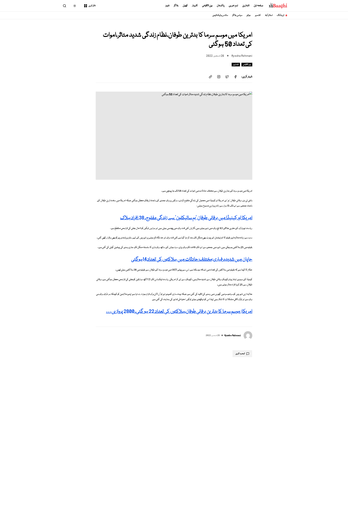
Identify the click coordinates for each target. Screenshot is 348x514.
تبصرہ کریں (240, 353)
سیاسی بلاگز (237, 15)
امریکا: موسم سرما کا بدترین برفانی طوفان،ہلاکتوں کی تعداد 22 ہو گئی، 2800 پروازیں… (179, 311)
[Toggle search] (64, 5)
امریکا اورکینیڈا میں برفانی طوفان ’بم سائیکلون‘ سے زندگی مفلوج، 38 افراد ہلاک (186, 218)
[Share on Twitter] (227, 77)
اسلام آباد (268, 15)
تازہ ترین (246, 6)
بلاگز (176, 6)
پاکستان (220, 6)
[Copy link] (210, 77)
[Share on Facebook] (235, 77)
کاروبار (195, 6)
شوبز (167, 6)
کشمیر (258, 15)
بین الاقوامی (207, 6)
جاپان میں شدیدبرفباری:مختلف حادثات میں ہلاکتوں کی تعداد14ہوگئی (191, 259)
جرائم (249, 15)
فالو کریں (92, 5)
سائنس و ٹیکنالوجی (220, 15)
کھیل (185, 6)
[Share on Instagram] (219, 77)
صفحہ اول (258, 6)
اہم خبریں (233, 6)
